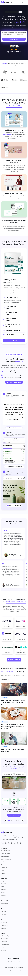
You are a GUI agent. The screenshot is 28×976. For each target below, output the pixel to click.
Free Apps (4, 867)
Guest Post (4, 922)
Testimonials (4, 900)
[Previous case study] (5, 820)
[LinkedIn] (11, 843)
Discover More (5, 679)
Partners (3, 914)
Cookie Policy (5, 944)
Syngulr (3, 864)
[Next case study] (22, 820)
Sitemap (3, 950)
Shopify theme (7, 134)
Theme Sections (5, 856)
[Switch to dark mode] (22, 2)
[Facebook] (5, 843)
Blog (2, 881)
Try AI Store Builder (14, 382)
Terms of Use (5, 938)
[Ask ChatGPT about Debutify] (8, 961)
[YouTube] (14, 843)
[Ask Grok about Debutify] (20, 961)
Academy (4, 892)
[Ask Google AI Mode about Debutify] (17, 961)
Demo (2, 870)
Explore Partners (14, 660)
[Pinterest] (20, 843)
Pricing (3, 873)
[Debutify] (6, 2)
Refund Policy (5, 941)
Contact (3, 928)
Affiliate (3, 917)
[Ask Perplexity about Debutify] (14, 961)
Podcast (3, 883)
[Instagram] (8, 843)
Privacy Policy (5, 936)
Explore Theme (14, 340)
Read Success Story (14, 815)
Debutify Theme (5, 853)
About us (3, 911)
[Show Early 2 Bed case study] (12, 820)
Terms (13, 970)
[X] (2, 843)
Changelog (4, 895)
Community (4, 925)
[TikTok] (17, 843)
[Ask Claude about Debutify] (11, 961)
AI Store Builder (5, 850)
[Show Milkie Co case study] (16, 820)
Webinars (3, 889)
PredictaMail (4, 862)
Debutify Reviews (6, 859)
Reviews (3, 898)
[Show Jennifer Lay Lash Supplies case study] (19, 820)
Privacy (9, 970)
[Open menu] (25, 2)
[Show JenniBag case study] (14, 820)
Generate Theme (14, 39)
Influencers (4, 919)
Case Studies (4, 903)
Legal (2, 947)
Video (2, 886)
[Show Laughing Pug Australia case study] (9, 820)
